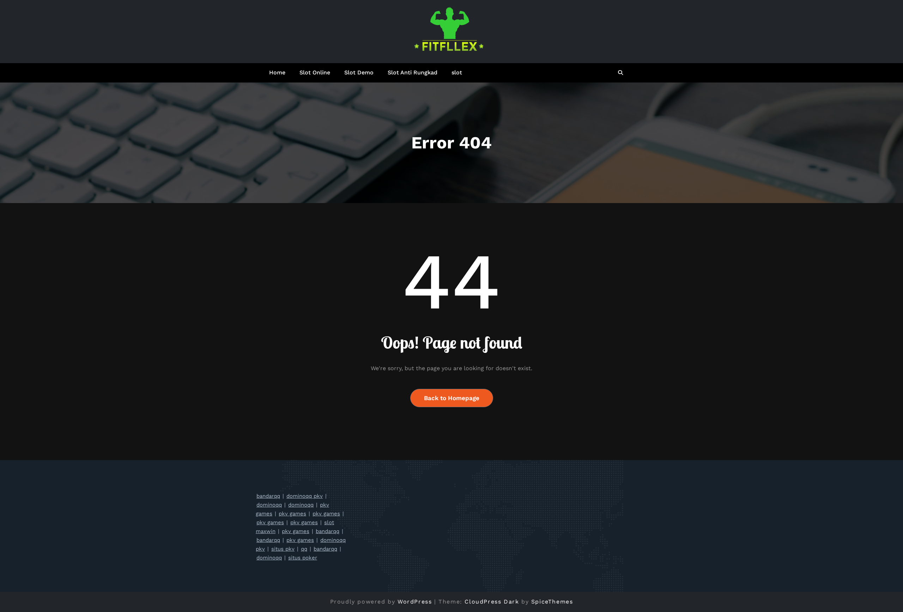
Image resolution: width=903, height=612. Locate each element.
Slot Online (314, 72)
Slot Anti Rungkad (412, 72)
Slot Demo (359, 72)
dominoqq (269, 505)
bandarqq (268, 496)
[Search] (621, 72)
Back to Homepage (451, 398)
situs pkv (283, 549)
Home (277, 72)
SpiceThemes (552, 601)
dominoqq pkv (304, 496)
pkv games (292, 513)
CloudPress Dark (492, 601)
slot (457, 72)
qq (304, 549)
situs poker (302, 558)
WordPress (415, 601)
